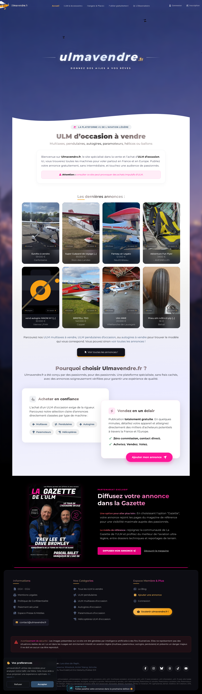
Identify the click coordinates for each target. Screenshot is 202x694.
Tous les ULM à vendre (90, 589)
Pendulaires (65, 424)
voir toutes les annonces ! (128, 341)
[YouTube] (186, 668)
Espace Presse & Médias (31, 613)
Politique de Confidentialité (33, 601)
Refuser (18, 684)
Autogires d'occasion (89, 607)
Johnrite (93, 667)
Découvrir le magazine (156, 550)
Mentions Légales (27, 594)
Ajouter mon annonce (147, 457)
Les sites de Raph (69, 663)
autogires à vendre (134, 337)
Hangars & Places (95, 6)
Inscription (194, 5)
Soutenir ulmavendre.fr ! (155, 611)
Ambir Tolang (81, 667)
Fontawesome (57, 667)
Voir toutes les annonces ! (102, 352)
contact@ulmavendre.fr (33, 622)
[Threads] (170, 668)
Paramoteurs (43, 432)
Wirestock (69, 667)
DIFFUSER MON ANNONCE (118, 550)
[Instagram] (153, 668)
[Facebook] (145, 668)
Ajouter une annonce (150, 594)
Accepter (42, 684)
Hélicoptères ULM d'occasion (94, 619)
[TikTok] (178, 668)
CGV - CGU (24, 589)
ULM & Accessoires (73, 6)
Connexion (176, 5)
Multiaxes (41, 424)
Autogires (88, 424)
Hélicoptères (69, 432)
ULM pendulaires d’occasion (97, 337)
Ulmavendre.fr (19, 5)
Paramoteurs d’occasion (91, 613)
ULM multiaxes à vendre (59, 337)
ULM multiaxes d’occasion (92, 601)
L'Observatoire (143, 6)
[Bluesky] (162, 668)
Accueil (55, 6)
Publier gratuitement (119, 6)
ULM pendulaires (87, 594)
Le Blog (142, 589)
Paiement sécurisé (28, 607)
